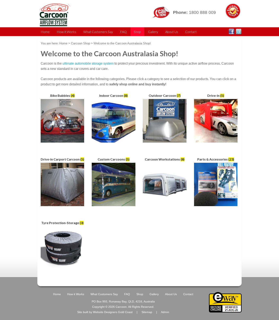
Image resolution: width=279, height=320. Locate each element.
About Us (171, 32)
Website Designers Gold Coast (113, 312)
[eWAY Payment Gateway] (225, 310)
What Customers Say (98, 32)
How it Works (66, 32)
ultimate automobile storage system (88, 63)
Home (45, 32)
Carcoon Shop (80, 43)
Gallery (153, 32)
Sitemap (147, 312)
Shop (137, 32)
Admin (165, 312)
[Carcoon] (54, 24)
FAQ (123, 32)
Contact (191, 32)
